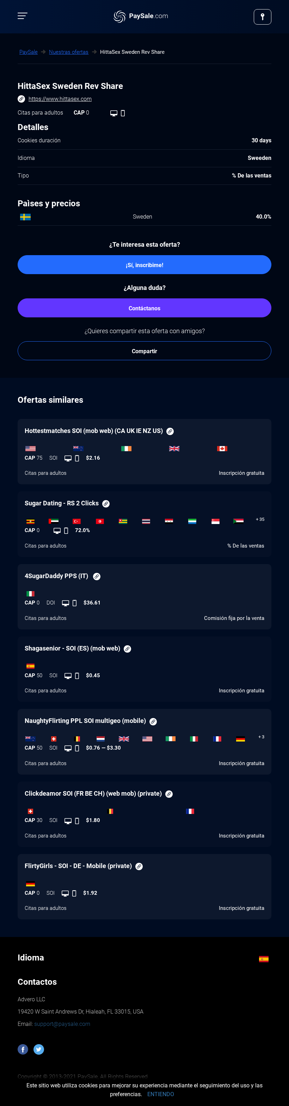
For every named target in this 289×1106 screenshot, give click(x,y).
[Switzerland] (59, 737)
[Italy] (144, 591)
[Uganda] (36, 519)
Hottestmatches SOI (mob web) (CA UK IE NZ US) (94, 430)
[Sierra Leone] (198, 519)
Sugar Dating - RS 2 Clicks (62, 503)
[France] (223, 737)
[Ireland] (144, 447)
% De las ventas (245, 546)
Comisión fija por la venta (234, 618)
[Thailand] (152, 519)
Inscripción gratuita (241, 473)
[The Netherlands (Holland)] (106, 737)
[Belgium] (83, 737)
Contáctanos (144, 308)
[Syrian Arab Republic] (175, 519)
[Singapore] (221, 519)
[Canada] (240, 447)
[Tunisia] (105, 519)
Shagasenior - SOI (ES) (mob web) (72, 648)
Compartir (144, 351)
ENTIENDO (160, 1094)
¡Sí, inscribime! (144, 265)
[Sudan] (244, 519)
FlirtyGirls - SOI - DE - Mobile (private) (78, 865)
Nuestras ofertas (68, 52)
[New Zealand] (97, 447)
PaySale (28, 52)
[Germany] (246, 737)
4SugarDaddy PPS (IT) (57, 576)
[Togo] (128, 519)
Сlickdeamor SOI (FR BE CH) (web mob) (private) (93, 793)
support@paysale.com (61, 1024)
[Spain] (144, 664)
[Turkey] (82, 519)
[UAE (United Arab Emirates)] (59, 519)
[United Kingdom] (192, 447)
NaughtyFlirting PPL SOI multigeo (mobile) (85, 720)
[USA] (49, 447)
